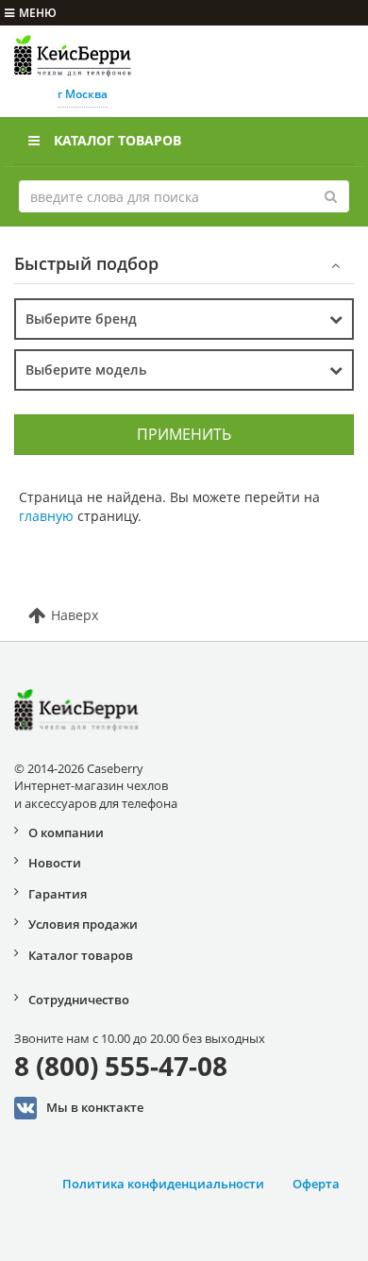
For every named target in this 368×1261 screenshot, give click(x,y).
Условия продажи (83, 924)
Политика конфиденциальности (163, 1183)
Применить (184, 434)
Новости (54, 862)
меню (38, 13)
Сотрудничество (78, 999)
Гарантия (57, 893)
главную (46, 516)
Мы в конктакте (94, 1107)
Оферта (316, 1183)
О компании (66, 832)
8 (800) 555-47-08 (120, 1066)
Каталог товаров (117, 140)
